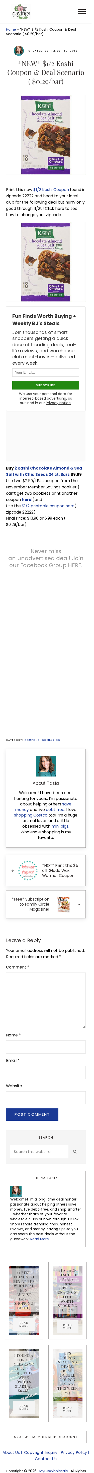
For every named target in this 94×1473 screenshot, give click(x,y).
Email (13, 1060)
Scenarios (51, 740)
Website (14, 1086)
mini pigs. (60, 826)
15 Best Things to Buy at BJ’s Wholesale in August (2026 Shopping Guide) (23, 1290)
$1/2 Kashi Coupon (51, 189)
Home (11, 29)
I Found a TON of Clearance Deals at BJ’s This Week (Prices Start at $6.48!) (24, 1373)
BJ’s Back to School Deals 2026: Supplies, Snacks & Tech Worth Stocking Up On (67, 1290)
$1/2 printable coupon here (48, 506)
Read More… (40, 1239)
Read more (27, 1324)
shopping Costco (30, 815)
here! (27, 499)
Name (13, 1035)
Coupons (32, 740)
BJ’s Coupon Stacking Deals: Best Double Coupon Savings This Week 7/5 (67, 1373)
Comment (17, 967)
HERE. (75, 565)
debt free (55, 809)
